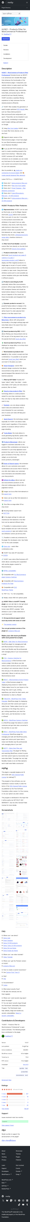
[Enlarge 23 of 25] (26, 906)
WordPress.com (7, 1180)
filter (26, 1068)
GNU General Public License (18, 786)
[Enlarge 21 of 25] (26, 887)
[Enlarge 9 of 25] (12, 888)
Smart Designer (8, 940)
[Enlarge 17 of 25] (26, 850)
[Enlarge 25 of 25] (26, 923)
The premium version (10, 624)
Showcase (19, 1151)
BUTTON (6, 513)
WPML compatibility (10, 571)
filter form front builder (19, 185)
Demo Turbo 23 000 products (12, 945)
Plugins (18, 1157)
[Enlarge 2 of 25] (12, 824)
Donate (19, 1171)
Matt (4, 1183)
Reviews (6, 50)
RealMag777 (7, 34)
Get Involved (20, 1165)
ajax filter (22, 1068)
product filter (24, 1071)
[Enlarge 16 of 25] (26, 841)
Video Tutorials (7, 957)
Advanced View (6, 1080)
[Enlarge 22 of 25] (26, 896)
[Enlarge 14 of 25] (26, 824)
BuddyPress (6, 1189)
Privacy (4, 1160)
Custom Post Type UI (13, 972)
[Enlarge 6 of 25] (12, 861)
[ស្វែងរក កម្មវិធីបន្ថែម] (19, 13)
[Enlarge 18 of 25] (26, 856)
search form (7, 494)
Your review (5, 1108)
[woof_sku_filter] (21, 339)
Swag (18, 1174)
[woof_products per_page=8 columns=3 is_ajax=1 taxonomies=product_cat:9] (14, 257)
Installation (6, 54)
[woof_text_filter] (13, 359)
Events (18, 1168)
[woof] (10, 214)
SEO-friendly (21, 109)
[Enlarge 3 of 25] (12, 833)
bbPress (5, 1186)
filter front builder (13, 128)
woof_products (6, 531)
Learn (3, 1165)
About (3, 1151)
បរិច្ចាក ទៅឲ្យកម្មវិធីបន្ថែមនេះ (9, 1140)
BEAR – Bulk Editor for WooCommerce (15, 641)
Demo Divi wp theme (9, 948)
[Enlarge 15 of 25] (26, 832)
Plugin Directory (6, 7)
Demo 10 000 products (10, 943)
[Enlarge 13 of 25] (26, 815)
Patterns (18, 1160)
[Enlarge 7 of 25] (12, 870)
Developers (5, 1171)
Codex (5, 985)
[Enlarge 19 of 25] (26, 871)
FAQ (4, 979)
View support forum (8, 1125)
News (3, 1154)
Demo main (6, 938)
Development (7, 58)
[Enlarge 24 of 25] (26, 914)
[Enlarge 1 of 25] (12, 815)
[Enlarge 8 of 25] (12, 879)
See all (26, 1108)
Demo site (7, 546)
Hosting (4, 1157)
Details (5, 45)
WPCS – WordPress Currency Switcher (15, 720)
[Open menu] (27, 2)
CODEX (5, 555)
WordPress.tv (7, 1174)
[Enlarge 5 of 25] (12, 852)
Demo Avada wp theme (10, 950)
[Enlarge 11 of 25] (12, 906)
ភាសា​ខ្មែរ (8, 1196)
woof (26, 1075)
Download (6, 39)
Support (5, 63)
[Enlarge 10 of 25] (12, 896)
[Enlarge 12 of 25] (12, 915)
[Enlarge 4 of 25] (12, 842)
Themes (18, 1154)
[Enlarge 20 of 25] (26, 879)
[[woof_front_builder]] (18, 249)
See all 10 (25, 1064)
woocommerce (20, 1075)
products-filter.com (14, 631)
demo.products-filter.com (19, 183)
